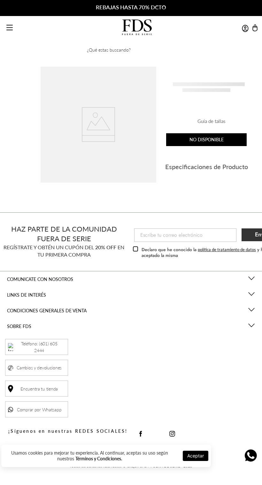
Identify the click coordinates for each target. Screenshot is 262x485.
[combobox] (131, 50)
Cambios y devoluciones (39, 367)
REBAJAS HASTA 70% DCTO (131, 7)
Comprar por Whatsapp (39, 409)
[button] (206, 124)
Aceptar (195, 455)
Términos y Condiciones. (98, 458)
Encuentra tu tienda (39, 388)
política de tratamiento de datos (227, 249)
